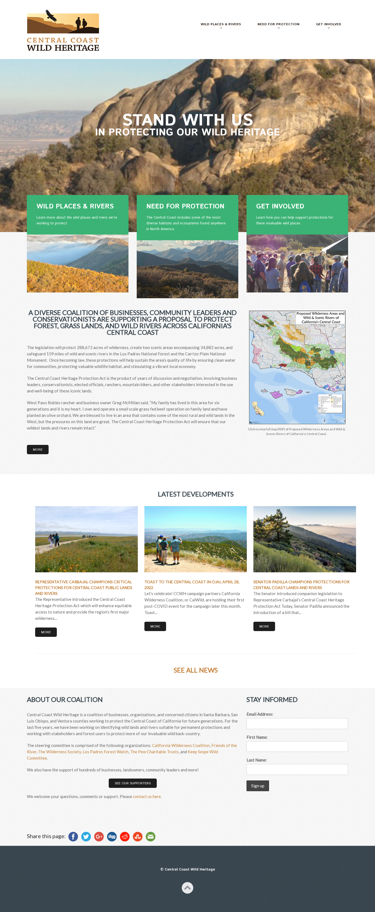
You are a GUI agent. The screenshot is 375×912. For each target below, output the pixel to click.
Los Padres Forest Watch (105, 751)
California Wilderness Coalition (181, 745)
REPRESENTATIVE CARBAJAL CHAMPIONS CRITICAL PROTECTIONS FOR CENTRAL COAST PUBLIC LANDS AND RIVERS (83, 587)
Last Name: (257, 759)
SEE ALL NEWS (196, 670)
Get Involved (325, 26)
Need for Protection (275, 26)
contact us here (147, 796)
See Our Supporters (133, 783)
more (46, 632)
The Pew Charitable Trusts (154, 751)
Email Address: (260, 714)
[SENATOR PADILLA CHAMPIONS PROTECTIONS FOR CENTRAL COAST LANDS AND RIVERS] (304, 539)
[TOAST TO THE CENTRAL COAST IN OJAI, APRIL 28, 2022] (195, 539)
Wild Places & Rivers (217, 26)
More (38, 449)
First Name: (257, 737)
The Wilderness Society (59, 751)
